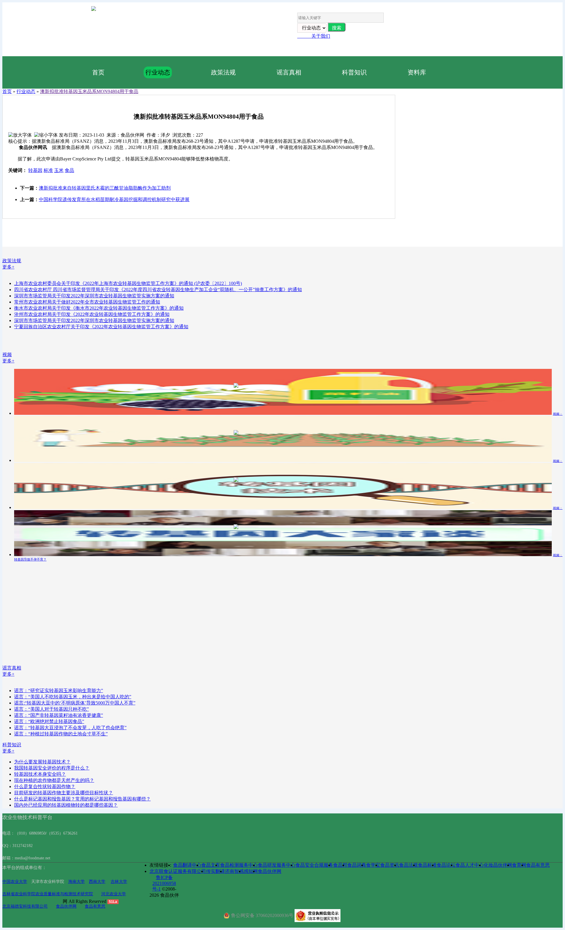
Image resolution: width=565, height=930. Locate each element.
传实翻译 (215, 871)
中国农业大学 (14, 881)
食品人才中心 (470, 865)
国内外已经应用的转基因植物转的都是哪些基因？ (66, 805)
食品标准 (427, 865)
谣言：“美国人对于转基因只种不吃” (51, 709)
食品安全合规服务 (314, 865)
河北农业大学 (113, 894)
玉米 (59, 170)
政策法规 (223, 72)
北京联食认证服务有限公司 (177, 871)
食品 (69, 170)
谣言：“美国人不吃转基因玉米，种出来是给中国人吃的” (72, 696)
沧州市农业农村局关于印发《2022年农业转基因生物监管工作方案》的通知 (92, 314)
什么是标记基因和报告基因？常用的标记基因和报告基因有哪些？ (82, 798)
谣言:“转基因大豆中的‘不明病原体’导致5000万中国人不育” (74, 702)
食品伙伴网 (66, 906)
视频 (7, 354)
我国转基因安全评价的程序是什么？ (51, 767)
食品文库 (210, 865)
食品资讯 (389, 865)
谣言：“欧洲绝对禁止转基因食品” (49, 721)
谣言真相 (289, 72)
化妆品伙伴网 (498, 865)
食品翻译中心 (187, 865)
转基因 (35, 170)
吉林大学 (119, 881)
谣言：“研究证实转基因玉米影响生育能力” (58, 690)
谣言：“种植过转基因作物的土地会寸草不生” (61, 733)
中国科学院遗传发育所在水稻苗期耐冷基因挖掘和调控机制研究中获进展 (114, 199)
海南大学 (76, 881)
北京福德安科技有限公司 (25, 906)
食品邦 (340, 865)
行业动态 (157, 72)
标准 (48, 170)
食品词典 (356, 865)
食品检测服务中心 (239, 865)
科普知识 (354, 72)
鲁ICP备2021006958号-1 (164, 883)
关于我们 (313, 36)
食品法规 (408, 865)
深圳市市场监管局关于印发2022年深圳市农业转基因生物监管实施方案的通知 (94, 295)
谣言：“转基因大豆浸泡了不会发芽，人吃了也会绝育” (70, 727)
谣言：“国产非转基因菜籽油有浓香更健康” (58, 715)
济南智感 (234, 871)
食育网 (519, 865)
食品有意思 (95, 906)
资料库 (417, 72)
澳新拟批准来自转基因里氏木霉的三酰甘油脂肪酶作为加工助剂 (105, 187)
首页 (98, 72)
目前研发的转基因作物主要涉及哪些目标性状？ (63, 792)
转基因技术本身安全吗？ (40, 774)
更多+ (8, 266)
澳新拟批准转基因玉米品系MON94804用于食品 (89, 91)
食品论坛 (446, 865)
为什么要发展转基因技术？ (42, 761)
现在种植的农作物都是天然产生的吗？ (54, 780)
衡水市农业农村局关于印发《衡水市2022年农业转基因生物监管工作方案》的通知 (99, 308)
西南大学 (97, 881)
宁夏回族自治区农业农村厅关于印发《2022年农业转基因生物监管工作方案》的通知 (101, 326)
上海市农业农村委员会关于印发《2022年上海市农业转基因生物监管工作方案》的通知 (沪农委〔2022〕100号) (128, 283)
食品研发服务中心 (276, 865)
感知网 (251, 871)
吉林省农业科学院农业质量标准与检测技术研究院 (47, 894)
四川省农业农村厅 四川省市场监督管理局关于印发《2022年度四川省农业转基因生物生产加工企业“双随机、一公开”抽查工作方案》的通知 (158, 289)
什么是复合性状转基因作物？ (44, 786)
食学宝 (373, 865)
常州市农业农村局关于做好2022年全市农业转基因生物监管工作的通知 (87, 301)
